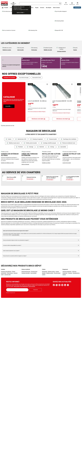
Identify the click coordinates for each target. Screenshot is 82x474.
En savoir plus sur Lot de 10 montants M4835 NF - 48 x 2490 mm (63, 102)
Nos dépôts (48, 7)
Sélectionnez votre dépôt (37, 118)
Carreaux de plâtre (26, 273)
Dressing (70, 273)
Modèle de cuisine (7, 50)
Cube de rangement (67, 271)
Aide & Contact (56, 7)
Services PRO (77, 7)
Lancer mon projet (67, 162)
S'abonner (35, 289)
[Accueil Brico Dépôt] (4, 3)
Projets (36, 7)
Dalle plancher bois (26, 271)
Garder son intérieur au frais (7, 162)
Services (42, 7)
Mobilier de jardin (48, 50)
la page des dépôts (15, 234)
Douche (75, 50)
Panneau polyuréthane (6, 271)
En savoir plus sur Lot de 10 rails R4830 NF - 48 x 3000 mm (38, 102)
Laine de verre (7, 274)
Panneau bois (34, 271)
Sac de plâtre (33, 273)
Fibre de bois (10, 273)
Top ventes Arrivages (23, 77)
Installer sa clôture (46, 162)
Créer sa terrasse (25, 164)
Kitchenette (44, 271)
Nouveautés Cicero (36, 77)
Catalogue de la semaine (9, 77)
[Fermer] (29, 7)
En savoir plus (28, 20)
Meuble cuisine (49, 273)
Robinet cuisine (51, 271)
